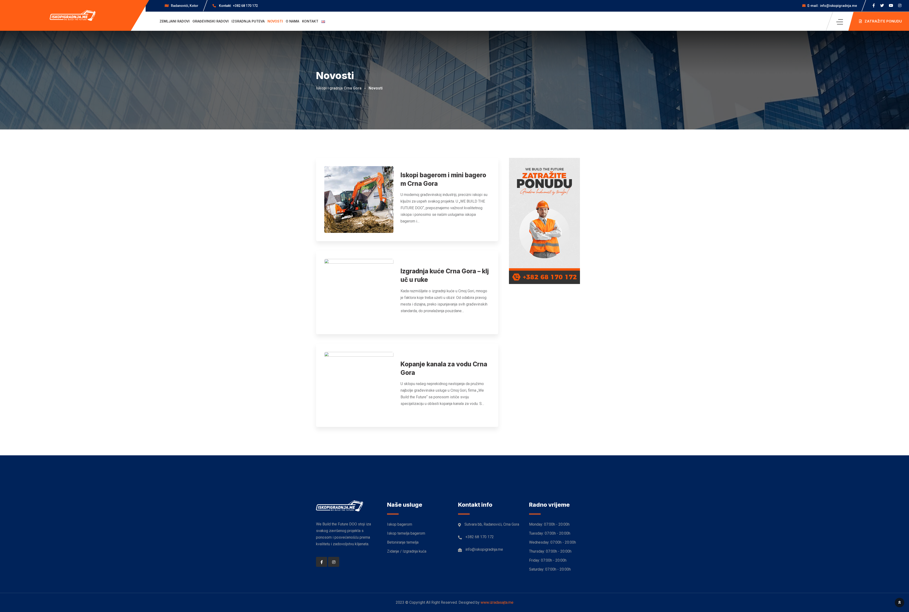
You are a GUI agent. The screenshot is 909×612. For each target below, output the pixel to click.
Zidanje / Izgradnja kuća (406, 551)
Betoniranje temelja (403, 542)
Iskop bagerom (399, 524)
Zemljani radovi (175, 21)
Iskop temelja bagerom (406, 533)
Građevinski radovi (210, 21)
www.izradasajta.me (497, 602)
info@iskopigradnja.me (832, 6)
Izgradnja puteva (248, 21)
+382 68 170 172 (238, 6)
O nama (292, 21)
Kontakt (310, 21)
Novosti (275, 21)
